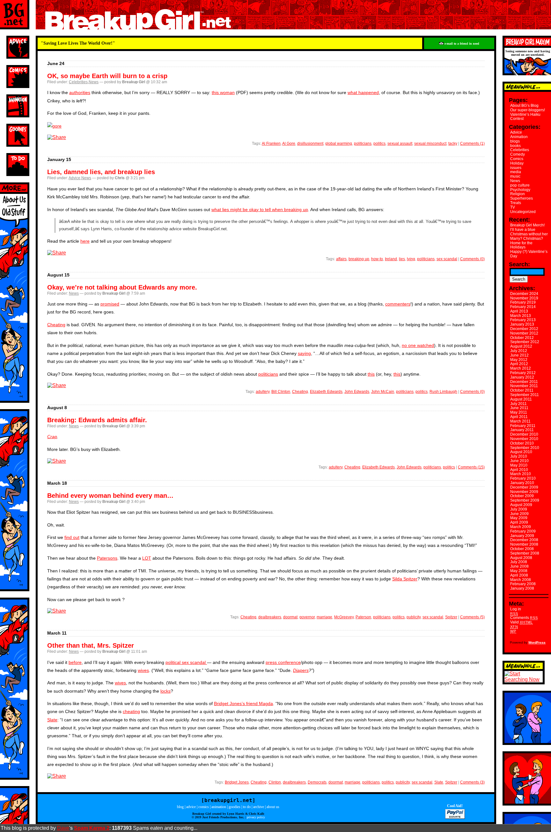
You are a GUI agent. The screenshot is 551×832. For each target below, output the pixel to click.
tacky (452, 143)
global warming (338, 143)
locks (165, 691)
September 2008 (524, 553)
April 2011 (519, 417)
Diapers (301, 670)
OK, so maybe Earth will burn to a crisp (107, 75)
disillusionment (310, 143)
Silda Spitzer (404, 578)
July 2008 (518, 562)
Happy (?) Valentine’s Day (528, 253)
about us (273, 807)
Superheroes (521, 198)
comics (203, 807)
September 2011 (524, 395)
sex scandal (447, 259)
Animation (519, 137)
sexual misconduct (430, 143)
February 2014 (523, 307)
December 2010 (524, 434)
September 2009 (524, 500)
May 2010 (518, 465)
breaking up (359, 259)
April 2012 (519, 364)
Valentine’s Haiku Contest (525, 116)
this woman (223, 92)
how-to (377, 259)
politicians (362, 143)
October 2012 (522, 337)
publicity (414, 617)
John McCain (382, 391)
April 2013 (519, 311)
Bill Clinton (280, 391)
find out (71, 537)
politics (379, 143)
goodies (234, 807)
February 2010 (523, 478)
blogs (515, 141)
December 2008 (524, 540)
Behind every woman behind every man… (110, 495)
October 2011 (521, 390)
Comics (516, 159)
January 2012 (522, 377)
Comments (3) (472, 782)
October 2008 (522, 549)
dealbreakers (269, 617)
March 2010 (520, 474)
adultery (262, 391)
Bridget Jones (237, 782)
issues (515, 168)
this (371, 374)
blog (180, 807)
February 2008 (523, 584)
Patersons (107, 558)
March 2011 (520, 421)
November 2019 (524, 298)
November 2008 (524, 544)
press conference (283, 662)
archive (258, 807)
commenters (397, 303)
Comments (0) (472, 259)
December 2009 (524, 487)
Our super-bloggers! (527, 110)
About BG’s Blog (524, 105)
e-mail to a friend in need (461, 43)
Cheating (56, 324)
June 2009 (519, 514)
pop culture (520, 185)
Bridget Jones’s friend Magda (243, 703)
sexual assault (399, 143)
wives (143, 670)
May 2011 (518, 412)
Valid (521, 622)
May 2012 (518, 359)
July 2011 (518, 403)
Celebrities (78, 82)
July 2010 (518, 456)
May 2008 (518, 571)
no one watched (418, 345)
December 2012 (524, 329)
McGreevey (344, 617)
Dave (63, 828)
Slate (52, 719)
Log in (515, 609)
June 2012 (519, 355)
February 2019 (523, 302)
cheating (131, 711)
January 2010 (522, 483)
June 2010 (519, 461)
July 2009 (518, 509)
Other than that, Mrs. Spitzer (90, 645)
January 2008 (522, 588)
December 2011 (524, 381)
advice (191, 807)
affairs (341, 259)
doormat (290, 617)
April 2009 (519, 522)
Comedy (517, 154)
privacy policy (256, 817)
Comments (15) (471, 467)
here (85, 241)
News (94, 82)
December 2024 (524, 293)
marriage (324, 617)
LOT (146, 558)
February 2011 (522, 425)
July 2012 (518, 351)
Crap (52, 436)
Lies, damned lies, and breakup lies (101, 171)
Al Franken (271, 143)
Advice (74, 178)
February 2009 (523, 531)
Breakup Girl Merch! (527, 225)
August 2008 (521, 558)
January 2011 (522, 430)
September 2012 (524, 342)
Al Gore (288, 143)
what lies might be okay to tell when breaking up (259, 209)
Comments (524, 617)
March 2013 (520, 315)
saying (304, 353)
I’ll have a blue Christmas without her (529, 231)
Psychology (520, 190)
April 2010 (519, 470)
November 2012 (524, 333)
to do (247, 807)
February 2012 (523, 373)
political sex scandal (186, 662)
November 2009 (524, 492)
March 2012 (520, 368)
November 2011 (524, 386)
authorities (79, 92)
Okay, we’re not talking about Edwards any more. (122, 287)
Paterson (363, 617)
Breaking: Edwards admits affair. (97, 419)
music (515, 176)
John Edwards (356, 391)
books (515, 146)
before (75, 662)
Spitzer (451, 617)
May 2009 (518, 518)
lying (411, 259)
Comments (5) (472, 617)
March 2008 (520, 580)
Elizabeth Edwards (326, 391)
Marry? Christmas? (526, 238)
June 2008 (519, 566)
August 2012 (521, 346)
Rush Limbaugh (443, 391)
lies (402, 259)
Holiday (517, 163)
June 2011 (519, 408)
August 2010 (521, 452)
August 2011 (521, 399)
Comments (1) (472, 143)
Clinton (274, 782)
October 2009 (522, 496)
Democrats (317, 782)
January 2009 (522, 536)
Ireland (391, 259)
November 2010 (524, 439)
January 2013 (522, 324)
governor (307, 617)
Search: (519, 264)
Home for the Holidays (521, 245)
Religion (517, 194)
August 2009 (521, 505)
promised (109, 303)
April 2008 (519, 575)
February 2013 (523, 320)
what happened (363, 92)
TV (512, 207)
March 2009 (520, 527)
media (515, 172)
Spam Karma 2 (91, 828)
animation (218, 807)
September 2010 (524, 447)
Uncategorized (523, 212)
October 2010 (522, 443)
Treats (515, 203)
